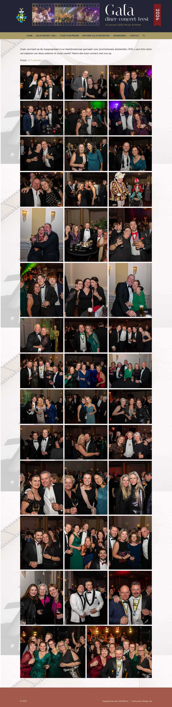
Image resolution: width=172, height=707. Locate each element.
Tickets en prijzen (69, 35)
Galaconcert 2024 (45, 35)
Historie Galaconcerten (95, 35)
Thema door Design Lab (141, 701)
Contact (134, 35)
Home (30, 35)
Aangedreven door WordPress (115, 701)
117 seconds (34, 60)
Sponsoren (119, 35)
